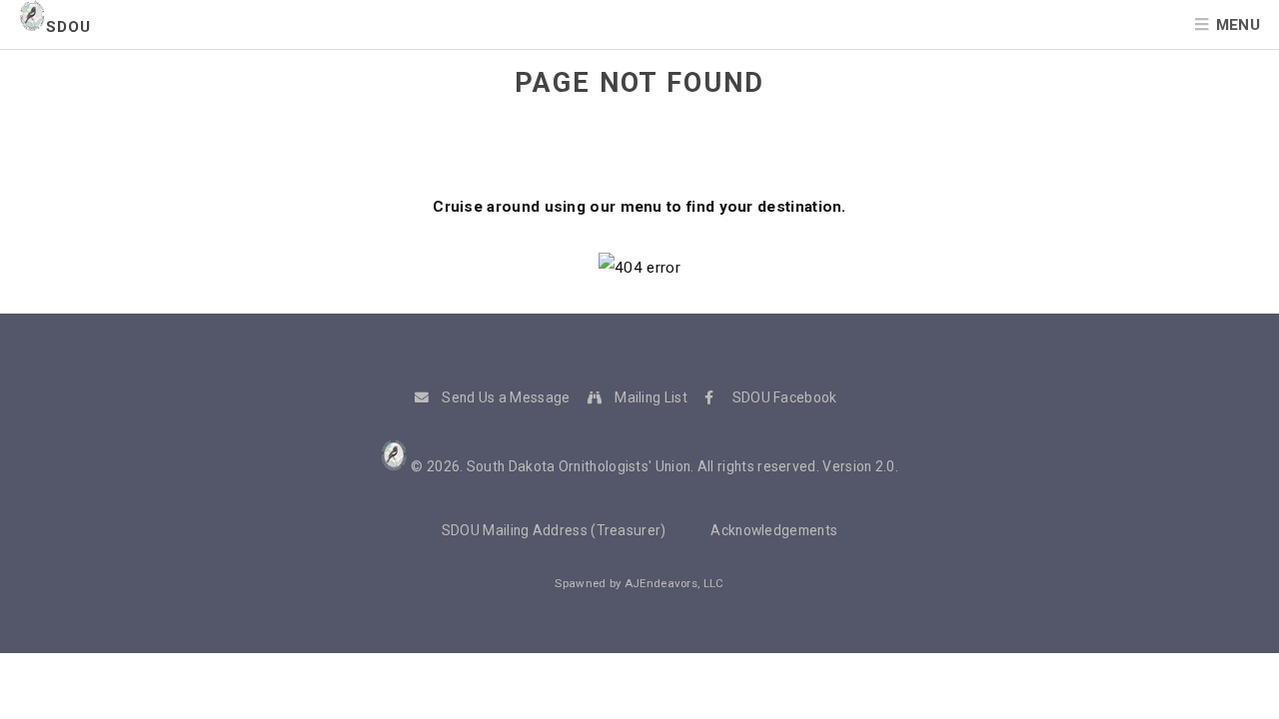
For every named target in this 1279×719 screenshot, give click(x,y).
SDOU (68, 27)
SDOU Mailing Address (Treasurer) (554, 530)
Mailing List (651, 397)
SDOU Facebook (784, 397)
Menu (1238, 25)
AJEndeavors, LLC (674, 583)
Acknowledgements (773, 530)
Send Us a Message (506, 397)
